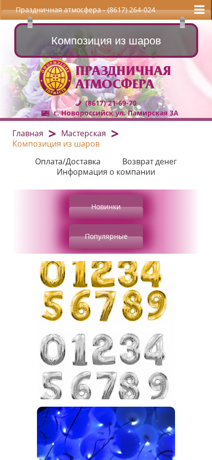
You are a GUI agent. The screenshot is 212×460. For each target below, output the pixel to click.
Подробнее (172, 330)
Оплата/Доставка (68, 161)
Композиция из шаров (56, 144)
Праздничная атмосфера (123, 77)
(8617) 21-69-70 (111, 103)
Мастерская (83, 133)
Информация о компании (106, 172)
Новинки (106, 206)
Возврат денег (149, 161)
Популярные (106, 236)
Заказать (106, 382)
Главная (27, 133)
